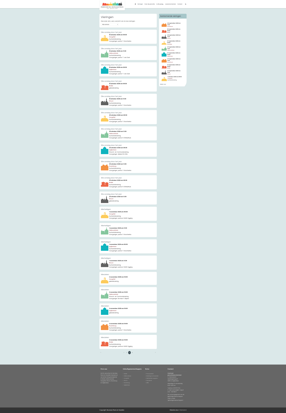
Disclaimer (149, 380)
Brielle (125, 373)
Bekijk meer (163, 84)
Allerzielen (105, 274)
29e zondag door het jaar (111, 32)
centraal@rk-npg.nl (178, 390)
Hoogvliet (126, 378)
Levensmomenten (170, 4)
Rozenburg (127, 382)
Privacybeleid (149, 373)
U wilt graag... (160, 4)
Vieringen (140, 4)
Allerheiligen (106, 209)
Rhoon (125, 380)
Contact (179, 4)
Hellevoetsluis (127, 376)
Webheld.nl (183, 410)
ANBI (147, 382)
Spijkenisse (127, 385)
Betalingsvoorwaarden (152, 376)
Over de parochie (149, 4)
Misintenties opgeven (152, 378)
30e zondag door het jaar (111, 112)
